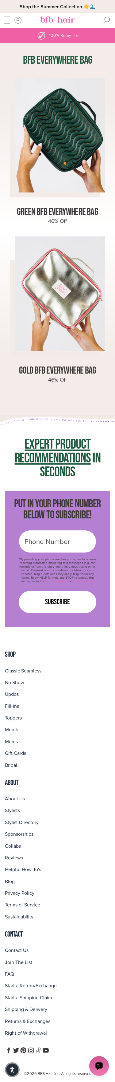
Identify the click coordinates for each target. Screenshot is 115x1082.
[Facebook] (8, 1050)
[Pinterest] (23, 1050)
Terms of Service (56, 581)
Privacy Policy (84, 581)
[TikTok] (38, 1050)
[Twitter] (16, 1050)
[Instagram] (31, 1050)
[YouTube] (45, 1050)
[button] (12, 1069)
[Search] (106, 20)
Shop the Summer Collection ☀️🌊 (58, 6)
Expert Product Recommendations (53, 451)
